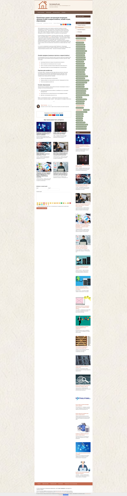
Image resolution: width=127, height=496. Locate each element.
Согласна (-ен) (66, 494)
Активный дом (54, 4)
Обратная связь (45, 483)
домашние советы (80, 55)
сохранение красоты (80, 93)
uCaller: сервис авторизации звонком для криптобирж (59, 133)
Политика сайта (53, 483)
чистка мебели (79, 114)
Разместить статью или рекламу (71, 483)
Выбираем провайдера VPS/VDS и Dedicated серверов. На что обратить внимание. (43, 133)
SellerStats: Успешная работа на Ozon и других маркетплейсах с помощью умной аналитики (60, 153)
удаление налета (80, 103)
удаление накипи (80, 101)
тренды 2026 (79, 97)
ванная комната (79, 42)
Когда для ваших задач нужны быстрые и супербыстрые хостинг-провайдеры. (82, 288)
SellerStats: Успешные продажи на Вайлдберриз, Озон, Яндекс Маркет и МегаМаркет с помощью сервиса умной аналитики (43, 175)
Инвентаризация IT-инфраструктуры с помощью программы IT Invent (43, 153)
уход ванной (79, 109)
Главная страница (40, 12)
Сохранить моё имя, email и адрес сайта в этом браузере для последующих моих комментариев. (53, 206)
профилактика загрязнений (82, 80)
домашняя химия (80, 65)
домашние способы (80, 57)
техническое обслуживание (82, 95)
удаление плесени (80, 105)
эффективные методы (81, 128)
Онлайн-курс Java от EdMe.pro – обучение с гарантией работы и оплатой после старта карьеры (60, 174)
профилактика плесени (81, 82)
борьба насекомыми (80, 40)
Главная (38, 483)
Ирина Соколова (44, 105)
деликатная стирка (80, 46)
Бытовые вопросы (56, 12)
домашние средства (80, 59)
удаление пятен (79, 107)
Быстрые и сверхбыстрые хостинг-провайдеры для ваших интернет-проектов (82, 267)
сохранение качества (81, 91)
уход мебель (86, 109)
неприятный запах (80, 78)
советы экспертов (80, 86)
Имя (37, 188)
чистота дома (79, 120)
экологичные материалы (81, 124)
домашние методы (80, 53)
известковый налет (80, 69)
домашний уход (79, 61)
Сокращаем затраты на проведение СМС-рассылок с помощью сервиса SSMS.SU (82, 307)
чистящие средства (80, 122)
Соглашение (60, 483)
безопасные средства (81, 38)
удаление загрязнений (81, 99)
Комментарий (39, 191)
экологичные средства (81, 126)
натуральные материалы (81, 76)
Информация (48, 12)
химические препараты (81, 112)
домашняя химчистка (81, 67)
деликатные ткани (80, 48)
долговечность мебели (81, 51)
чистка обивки (79, 116)
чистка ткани (79, 118)
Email (49, 188)
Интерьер (63, 12)
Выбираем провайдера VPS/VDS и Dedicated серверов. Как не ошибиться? (82, 327)
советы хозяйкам (80, 84)
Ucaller (50, 36)
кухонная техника (80, 72)
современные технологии (82, 88)
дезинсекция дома (80, 44)
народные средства (80, 74)
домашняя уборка (80, 63)
